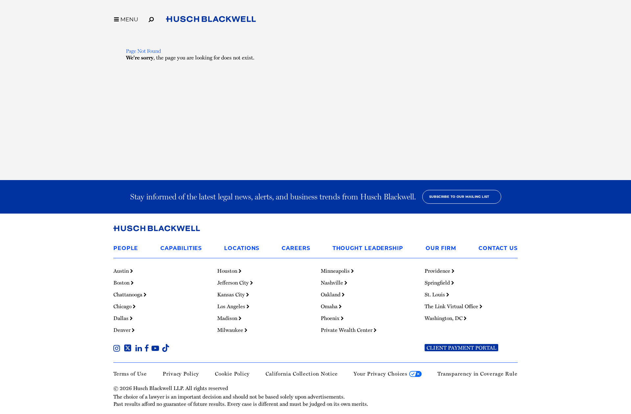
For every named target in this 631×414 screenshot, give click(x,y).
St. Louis (435, 294)
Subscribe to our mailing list (459, 197)
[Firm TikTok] (166, 349)
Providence (438, 270)
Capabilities (181, 248)
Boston (122, 282)
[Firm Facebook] (148, 349)
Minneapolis (336, 270)
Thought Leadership (368, 248)
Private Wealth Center (347, 330)
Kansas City (231, 294)
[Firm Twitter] (129, 349)
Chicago (123, 306)
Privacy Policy (181, 374)
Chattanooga (128, 294)
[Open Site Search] (151, 18)
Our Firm (441, 248)
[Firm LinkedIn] (140, 349)
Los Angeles (231, 306)
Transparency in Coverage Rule (477, 374)
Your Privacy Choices (381, 374)
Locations (241, 248)
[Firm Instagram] (118, 349)
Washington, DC (444, 318)
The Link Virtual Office (452, 306)
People (125, 248)
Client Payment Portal (461, 347)
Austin (121, 270)
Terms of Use (130, 374)
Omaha (330, 306)
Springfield (438, 282)
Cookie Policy (232, 374)
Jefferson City (233, 282)
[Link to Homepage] (211, 20)
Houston (228, 270)
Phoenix (331, 318)
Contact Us (498, 248)
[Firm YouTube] (157, 349)
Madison (228, 318)
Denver (122, 330)
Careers (296, 248)
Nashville (332, 282)
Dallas (121, 318)
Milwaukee (231, 330)
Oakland (331, 294)
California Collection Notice (302, 374)
